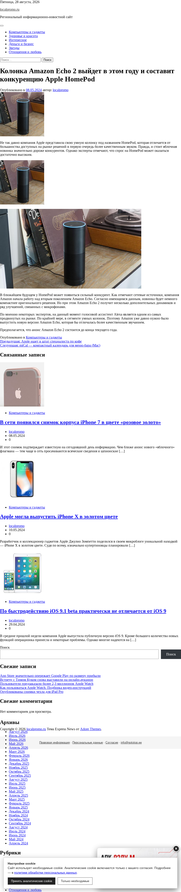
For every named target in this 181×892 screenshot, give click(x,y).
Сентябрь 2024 (20, 823)
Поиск (5, 647)
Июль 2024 (17, 831)
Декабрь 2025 (19, 763)
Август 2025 (18, 779)
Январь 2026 (18, 759)
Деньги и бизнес (21, 44)
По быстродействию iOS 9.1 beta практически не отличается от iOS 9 (83, 611)
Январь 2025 (18, 807)
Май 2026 (16, 744)
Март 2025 (17, 799)
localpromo (60, 90)
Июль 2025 (17, 783)
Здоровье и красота (23, 36)
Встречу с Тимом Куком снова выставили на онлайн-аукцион (46, 680)
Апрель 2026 (18, 747)
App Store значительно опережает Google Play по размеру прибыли (50, 676)
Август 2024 (18, 827)
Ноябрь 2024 (18, 815)
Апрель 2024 (18, 843)
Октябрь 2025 (19, 771)
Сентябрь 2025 (20, 775)
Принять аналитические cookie (31, 881)
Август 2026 (18, 732)
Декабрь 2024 (19, 811)
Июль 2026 (17, 736)
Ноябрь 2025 (18, 767)
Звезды (14, 48)
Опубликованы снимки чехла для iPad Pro (31, 692)
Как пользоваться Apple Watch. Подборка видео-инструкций (45, 688)
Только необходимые (75, 881)
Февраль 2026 (19, 755)
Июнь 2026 (17, 740)
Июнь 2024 (17, 835)
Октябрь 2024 (19, 819)
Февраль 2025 (19, 803)
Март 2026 (17, 751)
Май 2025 (16, 791)
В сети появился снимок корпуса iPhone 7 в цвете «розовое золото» (80, 422)
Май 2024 (16, 839)
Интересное (18, 40)
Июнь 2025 (17, 787)
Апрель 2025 (18, 795)
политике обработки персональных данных (45, 872)
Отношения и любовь (25, 52)
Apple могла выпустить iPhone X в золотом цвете (59, 516)
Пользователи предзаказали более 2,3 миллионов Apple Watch (46, 684)
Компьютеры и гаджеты (27, 32)
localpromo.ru (9, 9)
